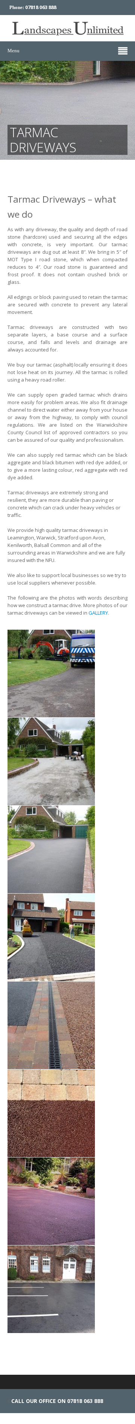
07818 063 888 (40, 7)
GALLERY (98, 612)
